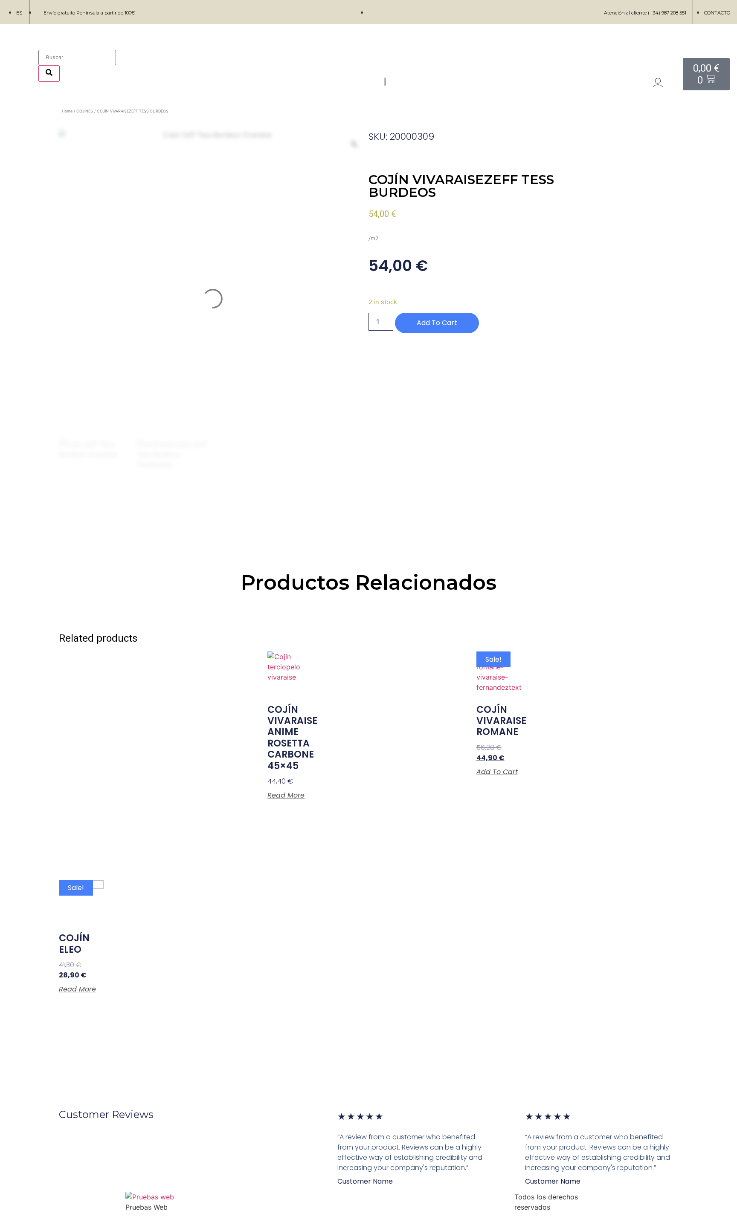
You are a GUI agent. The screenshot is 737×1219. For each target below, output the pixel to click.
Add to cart (437, 323)
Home (67, 111)
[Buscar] (49, 73)
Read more (286, 795)
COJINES (84, 111)
